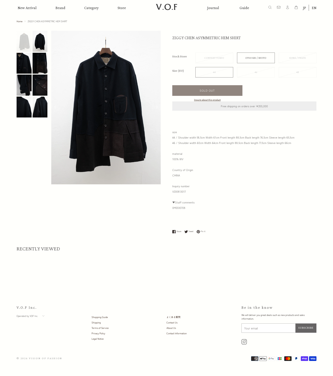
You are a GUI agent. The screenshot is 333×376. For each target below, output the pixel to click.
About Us (171, 327)
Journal (213, 8)
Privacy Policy (98, 333)
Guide (244, 8)
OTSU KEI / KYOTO (255, 57)
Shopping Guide (100, 317)
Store (122, 8)
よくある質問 (173, 317)
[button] (157, 107)
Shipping (96, 322)
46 (256, 72)
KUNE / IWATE (297, 57)
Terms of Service (100, 327)
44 (214, 72)
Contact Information (176, 333)
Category (91, 8)
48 (297, 72)
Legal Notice (98, 338)
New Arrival (27, 8)
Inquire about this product (207, 99)
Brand (60, 8)
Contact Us (171, 322)
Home (20, 21)
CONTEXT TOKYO (214, 57)
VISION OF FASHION (45, 358)
